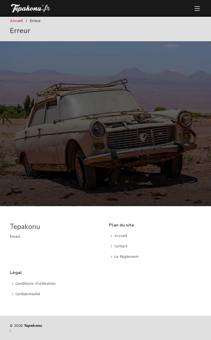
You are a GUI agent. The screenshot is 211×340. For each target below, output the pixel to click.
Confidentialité (27, 294)
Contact (120, 246)
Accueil (16, 21)
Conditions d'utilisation (35, 284)
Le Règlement (126, 257)
